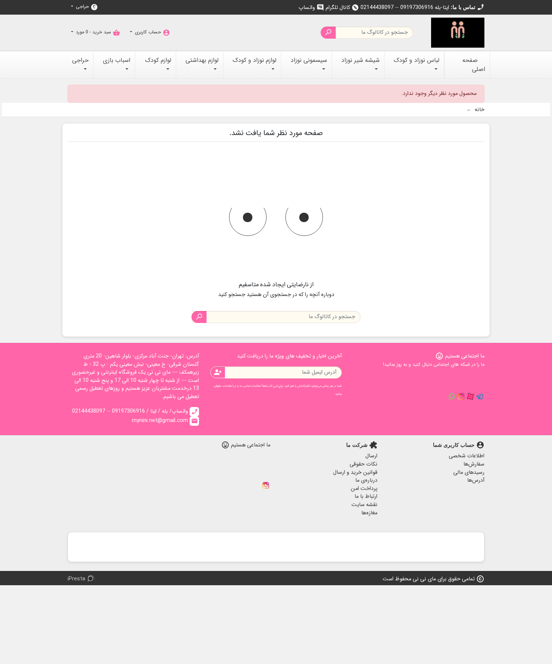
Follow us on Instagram (461, 396)
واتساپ (311, 7)
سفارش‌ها (473, 464)
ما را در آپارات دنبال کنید (470, 396)
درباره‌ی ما (366, 480)
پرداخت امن (364, 488)
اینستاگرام (266, 485)
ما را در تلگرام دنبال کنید (480, 396)
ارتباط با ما (365, 496)
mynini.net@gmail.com (165, 420)
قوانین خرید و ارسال (355, 472)
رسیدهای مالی (468, 472)
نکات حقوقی (363, 464)
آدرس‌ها (475, 480)
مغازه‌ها (369, 513)
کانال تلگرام (342, 7)
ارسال (371, 456)
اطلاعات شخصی (466, 456)
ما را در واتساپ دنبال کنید (452, 396)
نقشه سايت (364, 504)
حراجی (86, 7)
